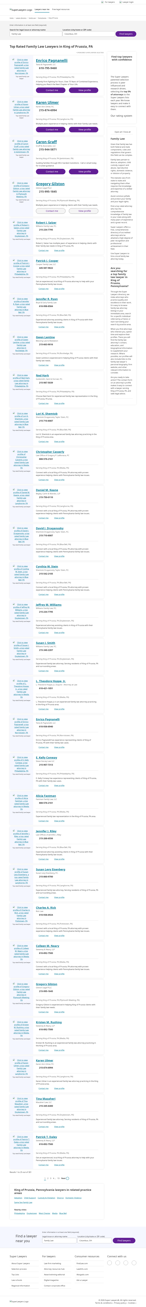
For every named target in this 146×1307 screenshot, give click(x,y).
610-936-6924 (46, 914)
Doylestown (32, 1213)
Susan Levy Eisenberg (50, 869)
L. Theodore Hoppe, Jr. (51, 681)
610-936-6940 (46, 726)
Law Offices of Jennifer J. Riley (48, 835)
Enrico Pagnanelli (52, 60)
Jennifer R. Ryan (47, 299)
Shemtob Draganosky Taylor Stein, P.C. (52, 417)
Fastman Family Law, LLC (46, 799)
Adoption (18, 1198)
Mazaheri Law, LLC (44, 1102)
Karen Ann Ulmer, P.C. (45, 107)
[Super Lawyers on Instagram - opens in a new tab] (117, 1263)
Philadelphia (19, 1213)
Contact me (52, 90)
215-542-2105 (46, 573)
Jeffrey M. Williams (48, 605)
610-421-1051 (46, 688)
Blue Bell (63, 1213)
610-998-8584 (46, 306)
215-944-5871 (48, 149)
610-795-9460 (48, 68)
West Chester (44, 1213)
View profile (84, 90)
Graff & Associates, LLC (46, 146)
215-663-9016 (46, 344)
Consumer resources (87, 1256)
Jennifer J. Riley (46, 831)
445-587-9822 (46, 267)
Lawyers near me (42, 9)
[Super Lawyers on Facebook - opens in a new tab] (109, 1263)
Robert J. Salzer (46, 222)
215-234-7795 (46, 229)
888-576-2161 (46, 459)
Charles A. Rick (46, 907)
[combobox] (36, 34)
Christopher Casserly (50, 452)
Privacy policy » (120, 1303)
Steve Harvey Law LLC (45, 761)
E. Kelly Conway (46, 757)
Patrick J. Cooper (47, 261)
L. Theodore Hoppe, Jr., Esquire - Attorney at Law (56, 685)
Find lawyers (126, 33)
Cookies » (132, 1303)
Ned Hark (42, 375)
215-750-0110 (46, 497)
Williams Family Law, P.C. (46, 226)
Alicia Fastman (46, 796)
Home (12, 18)
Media (54, 1213)
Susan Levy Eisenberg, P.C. (47, 873)
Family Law (32, 18)
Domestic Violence (73, 1198)
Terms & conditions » (104, 1303)
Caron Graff (46, 141)
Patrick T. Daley (46, 1137)
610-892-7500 (46, 953)
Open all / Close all (122, 132)
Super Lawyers (18, 1256)
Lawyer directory (21, 18)
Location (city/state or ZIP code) (77, 30)
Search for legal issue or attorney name (28, 30)
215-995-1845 (48, 191)
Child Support (30, 1198)
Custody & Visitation (46, 1198)
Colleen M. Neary (47, 946)
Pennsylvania (42, 18)
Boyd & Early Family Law (46, 303)
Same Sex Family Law (23, 1202)
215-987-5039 (46, 382)
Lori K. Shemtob (46, 413)
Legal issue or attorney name (54, 1236)
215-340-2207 (46, 650)
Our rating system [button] (121, 115)
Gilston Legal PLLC (44, 188)
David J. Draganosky (50, 528)
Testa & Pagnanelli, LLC (46, 64)
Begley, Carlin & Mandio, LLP (48, 494)
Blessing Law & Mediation (47, 341)
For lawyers (49, 1256)
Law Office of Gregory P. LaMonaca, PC (52, 455)
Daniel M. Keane (47, 490)
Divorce (60, 1198)
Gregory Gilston (50, 183)
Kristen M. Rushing (49, 1022)
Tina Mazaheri (45, 1098)
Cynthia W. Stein (47, 566)
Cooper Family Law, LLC (46, 264)
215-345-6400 (46, 1105)
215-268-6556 (46, 838)
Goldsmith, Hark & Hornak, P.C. (49, 379)
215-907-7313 (46, 764)
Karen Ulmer (47, 102)
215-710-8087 (46, 420)
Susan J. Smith (45, 643)
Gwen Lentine (45, 337)
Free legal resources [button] (61, 9)
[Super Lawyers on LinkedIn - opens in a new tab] (134, 1263)
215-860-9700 (46, 876)
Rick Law (39, 911)
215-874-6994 (48, 110)
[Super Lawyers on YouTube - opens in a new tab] (126, 1263)
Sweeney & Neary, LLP (45, 949)
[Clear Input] (59, 34)
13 (58, 1178)
